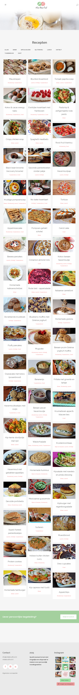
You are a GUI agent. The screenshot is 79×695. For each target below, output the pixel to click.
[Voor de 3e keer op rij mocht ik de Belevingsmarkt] (58, 660)
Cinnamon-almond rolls (39, 260)
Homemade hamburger (14, 590)
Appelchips (64, 592)
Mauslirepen (14, 79)
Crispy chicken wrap (15, 139)
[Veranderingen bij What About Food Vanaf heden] (72, 674)
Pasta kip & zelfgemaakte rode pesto (64, 110)
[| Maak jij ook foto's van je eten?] (72, 667)
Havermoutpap (64, 171)
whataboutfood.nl (8, 659)
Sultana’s (39, 527)
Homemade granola (64, 319)
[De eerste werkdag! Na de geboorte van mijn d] (58, 667)
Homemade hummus (39, 470)
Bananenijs (39, 379)
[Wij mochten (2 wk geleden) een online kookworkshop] (58, 674)
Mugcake (39, 349)
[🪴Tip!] (65, 667)
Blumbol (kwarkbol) (39, 79)
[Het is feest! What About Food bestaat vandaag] (72, 660)
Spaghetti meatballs (39, 139)
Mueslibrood (64, 535)
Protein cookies (15, 561)
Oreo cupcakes (64, 564)
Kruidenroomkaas (64, 443)
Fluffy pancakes (15, 345)
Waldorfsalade (39, 442)
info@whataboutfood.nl (10, 657)
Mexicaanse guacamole (39, 499)
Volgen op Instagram (66, 684)
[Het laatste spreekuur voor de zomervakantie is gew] (65, 660)
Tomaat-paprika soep (64, 79)
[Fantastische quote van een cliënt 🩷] (65, 674)
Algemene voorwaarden (10, 673)
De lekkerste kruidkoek (14, 317)
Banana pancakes (14, 256)
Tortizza (64, 199)
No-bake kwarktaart (39, 199)
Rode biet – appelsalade (39, 288)
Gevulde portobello (15, 501)
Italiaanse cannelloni (64, 290)
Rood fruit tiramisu (64, 143)
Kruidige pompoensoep (15, 200)
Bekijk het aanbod (68, 617)
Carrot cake (64, 228)
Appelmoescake (14, 228)
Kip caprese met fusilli (39, 587)
